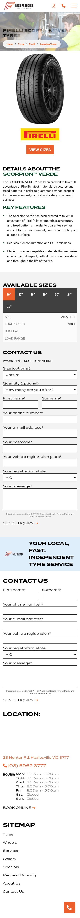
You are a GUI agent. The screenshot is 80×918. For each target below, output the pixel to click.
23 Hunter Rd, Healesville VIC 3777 (36, 757)
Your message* (17, 486)
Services (11, 851)
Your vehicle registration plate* (32, 457)
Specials (11, 867)
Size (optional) (16, 368)
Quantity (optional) (21, 383)
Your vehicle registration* (27, 633)
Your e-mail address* (23, 427)
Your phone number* (23, 413)
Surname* (52, 398)
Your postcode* (17, 442)
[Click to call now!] (63, 6)
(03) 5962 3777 (27, 765)
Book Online (17, 808)
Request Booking (19, 875)
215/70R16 (68, 316)
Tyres (8, 834)
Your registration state (24, 471)
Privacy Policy (64, 514)
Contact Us (13, 891)
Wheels (10, 842)
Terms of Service (37, 516)
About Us (12, 883)
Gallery (9, 859)
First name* (14, 398)
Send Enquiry (18, 523)
